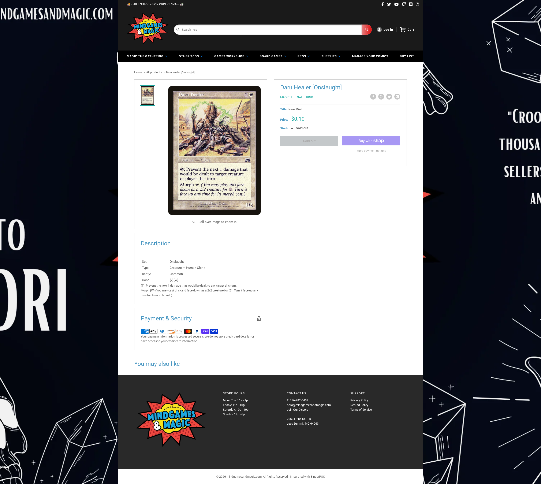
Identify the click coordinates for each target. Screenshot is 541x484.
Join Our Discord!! (298, 409)
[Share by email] (397, 97)
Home (138, 72)
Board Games (272, 56)
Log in (388, 29)
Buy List (407, 56)
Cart (411, 29)
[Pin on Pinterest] (381, 97)
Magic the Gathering (146, 56)
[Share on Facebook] (373, 97)
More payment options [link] (371, 150)
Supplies (330, 56)
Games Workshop (230, 56)
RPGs (303, 56)
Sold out (309, 141)
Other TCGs (190, 56)
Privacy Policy (359, 400)
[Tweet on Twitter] (389, 97)
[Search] (367, 30)
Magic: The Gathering (296, 97)
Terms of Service (361, 409)
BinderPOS (318, 476)
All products (154, 72)
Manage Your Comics (370, 56)
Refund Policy (359, 405)
